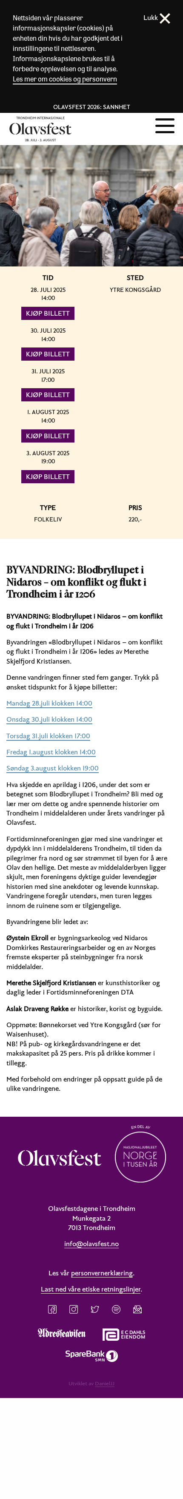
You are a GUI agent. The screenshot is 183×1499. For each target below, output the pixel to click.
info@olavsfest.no (91, 1243)
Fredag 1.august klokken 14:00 (51, 752)
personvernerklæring (102, 1273)
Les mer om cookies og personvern (65, 79)
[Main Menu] (164, 124)
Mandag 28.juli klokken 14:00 (49, 703)
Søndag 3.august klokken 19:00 (52, 768)
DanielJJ (104, 1383)
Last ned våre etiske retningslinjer (90, 1289)
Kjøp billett (48, 313)
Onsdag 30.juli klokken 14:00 (49, 719)
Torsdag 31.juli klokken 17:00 (48, 735)
